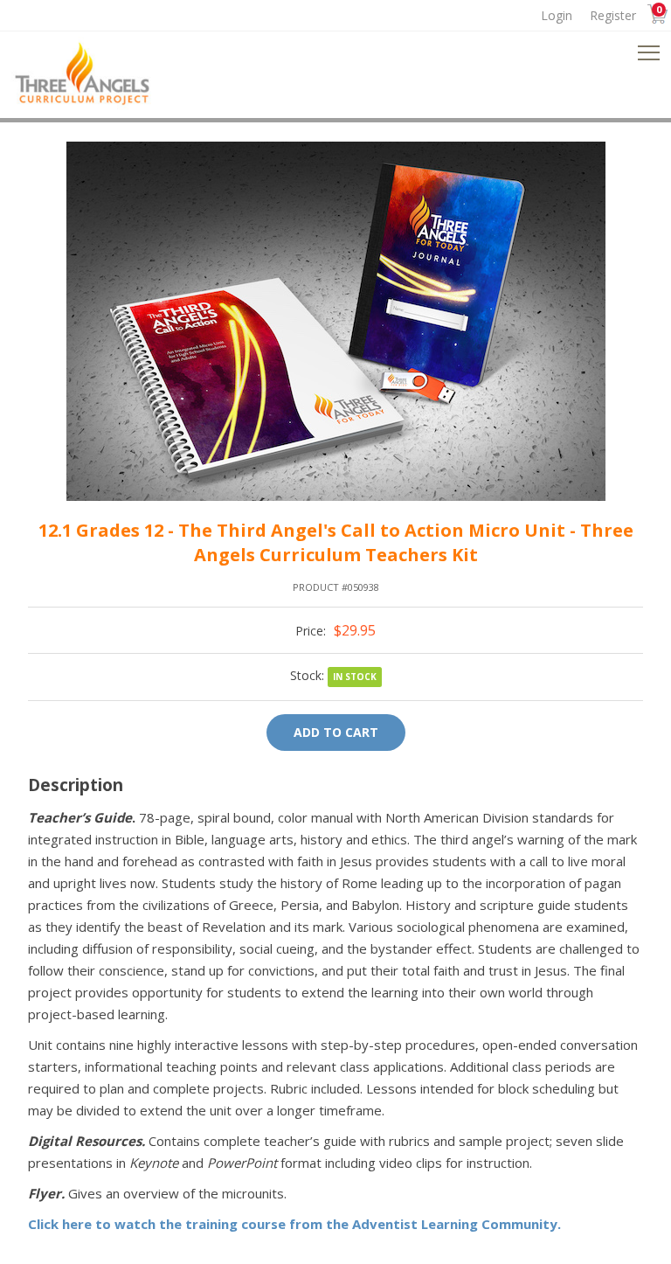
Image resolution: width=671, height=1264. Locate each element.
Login (556, 15)
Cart (653, 16)
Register (613, 15)
